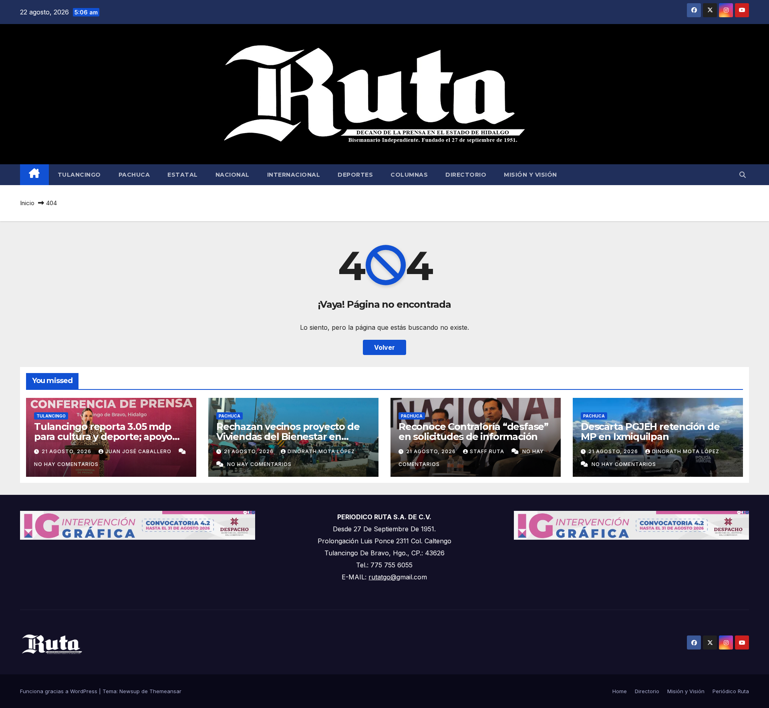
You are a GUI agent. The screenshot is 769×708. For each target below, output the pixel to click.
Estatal (182, 174)
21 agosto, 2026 (67, 451)
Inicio (27, 203)
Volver (384, 347)
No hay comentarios (66, 464)
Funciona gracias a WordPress (59, 691)
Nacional (232, 174)
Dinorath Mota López (321, 451)
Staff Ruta (488, 451)
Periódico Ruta (731, 691)
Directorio (465, 174)
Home (619, 691)
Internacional (293, 174)
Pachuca (134, 174)
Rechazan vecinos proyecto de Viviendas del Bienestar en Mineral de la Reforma (287, 436)
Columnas (409, 174)
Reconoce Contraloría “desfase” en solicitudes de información (473, 431)
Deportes (355, 174)
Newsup (129, 691)
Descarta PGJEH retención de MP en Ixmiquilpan (650, 431)
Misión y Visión (530, 174)
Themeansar (165, 691)
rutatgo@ (382, 577)
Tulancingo (79, 174)
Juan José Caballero (139, 451)
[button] (742, 175)
